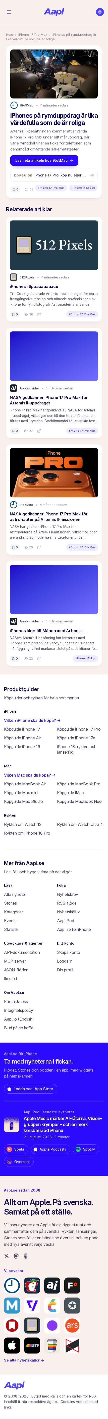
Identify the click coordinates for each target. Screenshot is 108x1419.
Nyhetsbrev (67, 894)
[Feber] (72, 1286)
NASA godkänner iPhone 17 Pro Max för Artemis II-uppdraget (49, 400)
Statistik (11, 929)
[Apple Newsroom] (12, 1346)
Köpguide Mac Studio (23, 801)
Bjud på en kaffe (18, 1027)
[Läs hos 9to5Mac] (39, 547)
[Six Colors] (52, 1306)
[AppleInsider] (52, 1286)
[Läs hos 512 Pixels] (39, 314)
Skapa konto (68, 952)
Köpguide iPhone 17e (76, 737)
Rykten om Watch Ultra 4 (80, 824)
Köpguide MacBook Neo (79, 801)
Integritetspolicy (18, 1010)
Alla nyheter (15, 894)
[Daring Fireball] (72, 1306)
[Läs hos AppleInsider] (39, 431)
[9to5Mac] (12, 1286)
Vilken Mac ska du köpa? (30, 775)
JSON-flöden (16, 969)
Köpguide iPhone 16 (22, 746)
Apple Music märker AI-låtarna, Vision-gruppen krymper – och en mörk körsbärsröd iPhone (63, 1124)
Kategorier (13, 911)
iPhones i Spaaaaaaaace (34, 286)
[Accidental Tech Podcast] (32, 1346)
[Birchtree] (52, 1326)
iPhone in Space (83, 187)
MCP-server (15, 961)
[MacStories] (12, 1326)
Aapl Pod (65, 920)
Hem (9, 34)
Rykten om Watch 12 (22, 824)
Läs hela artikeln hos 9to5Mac (41, 160)
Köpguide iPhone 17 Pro (79, 729)
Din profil (65, 969)
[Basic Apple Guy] (52, 1346)
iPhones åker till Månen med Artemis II (47, 630)
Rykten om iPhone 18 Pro (27, 833)
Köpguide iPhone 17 (22, 729)
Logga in (65, 961)
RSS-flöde (67, 903)
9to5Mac (27, 105)
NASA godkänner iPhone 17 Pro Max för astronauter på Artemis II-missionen (49, 516)
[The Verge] (32, 1306)
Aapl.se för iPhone (74, 929)
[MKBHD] (72, 1346)
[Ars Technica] (72, 1326)
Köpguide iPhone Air (22, 737)
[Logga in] (100, 12)
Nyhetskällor (68, 911)
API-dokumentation (22, 952)
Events (10, 920)
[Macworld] (12, 1306)
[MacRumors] (32, 1286)
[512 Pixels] (32, 1326)
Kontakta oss (16, 1001)
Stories (10, 903)
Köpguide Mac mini (21, 792)
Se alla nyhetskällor (24, 1360)
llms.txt (10, 978)
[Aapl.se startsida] (14, 1386)
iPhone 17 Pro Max (32, 34)
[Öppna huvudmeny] (9, 12)
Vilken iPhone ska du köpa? (32, 720)
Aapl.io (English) (19, 1019)
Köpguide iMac (70, 792)
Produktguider (21, 689)
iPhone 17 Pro (85, 658)
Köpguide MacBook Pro (78, 783)
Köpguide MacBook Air (25, 783)
